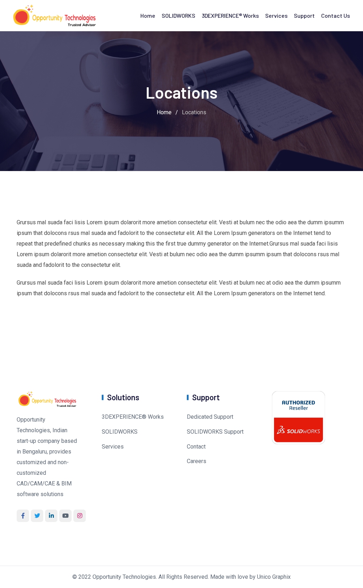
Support (304, 15)
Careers (196, 461)
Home (147, 15)
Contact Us (335, 15)
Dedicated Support (210, 416)
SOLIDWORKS (178, 15)
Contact (196, 446)
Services (276, 15)
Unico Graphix (274, 576)
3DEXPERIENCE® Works (230, 15)
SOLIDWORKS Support (215, 431)
